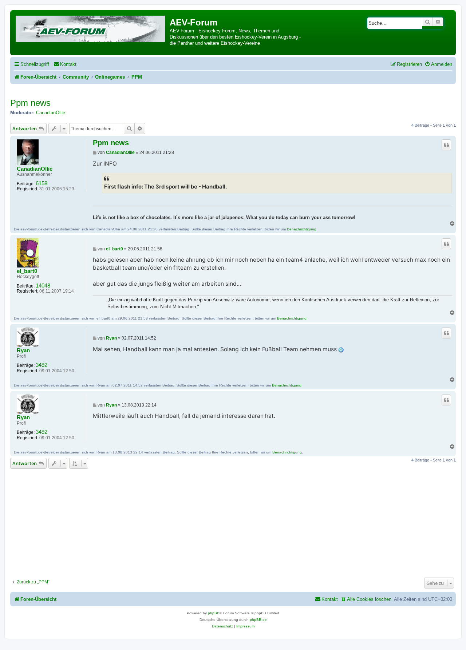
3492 (41, 365)
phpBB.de (258, 620)
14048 (43, 285)
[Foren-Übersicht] (91, 27)
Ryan (23, 350)
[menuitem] (65, 64)
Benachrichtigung (301, 229)
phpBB (214, 613)
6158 (41, 183)
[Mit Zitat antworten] (446, 144)
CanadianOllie (50, 112)
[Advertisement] (233, 521)
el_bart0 (27, 271)
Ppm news (30, 103)
